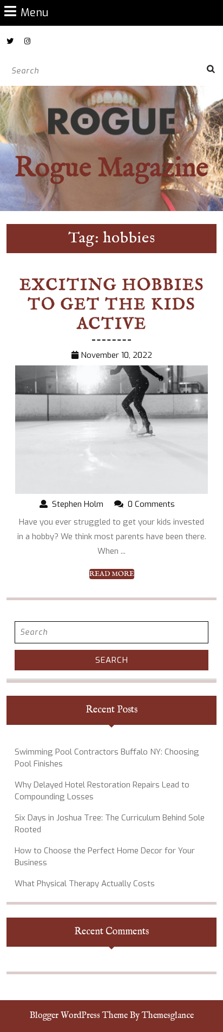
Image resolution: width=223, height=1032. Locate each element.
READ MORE (111, 574)
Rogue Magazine (111, 169)
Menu (34, 12)
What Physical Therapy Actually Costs (85, 883)
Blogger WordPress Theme (79, 1015)
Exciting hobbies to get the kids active (111, 305)
